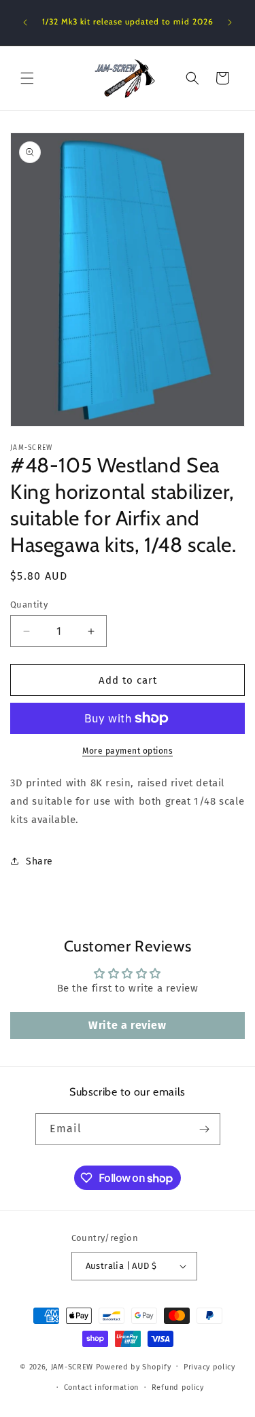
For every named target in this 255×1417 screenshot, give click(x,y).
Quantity (29, 604)
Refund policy (178, 1387)
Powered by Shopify (133, 1366)
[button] (27, 78)
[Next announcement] (230, 22)
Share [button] (39, 861)
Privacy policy (209, 1367)
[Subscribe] (205, 1129)
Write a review (127, 1025)
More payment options (127, 751)
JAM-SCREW (72, 1366)
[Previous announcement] (25, 22)
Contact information (101, 1387)
